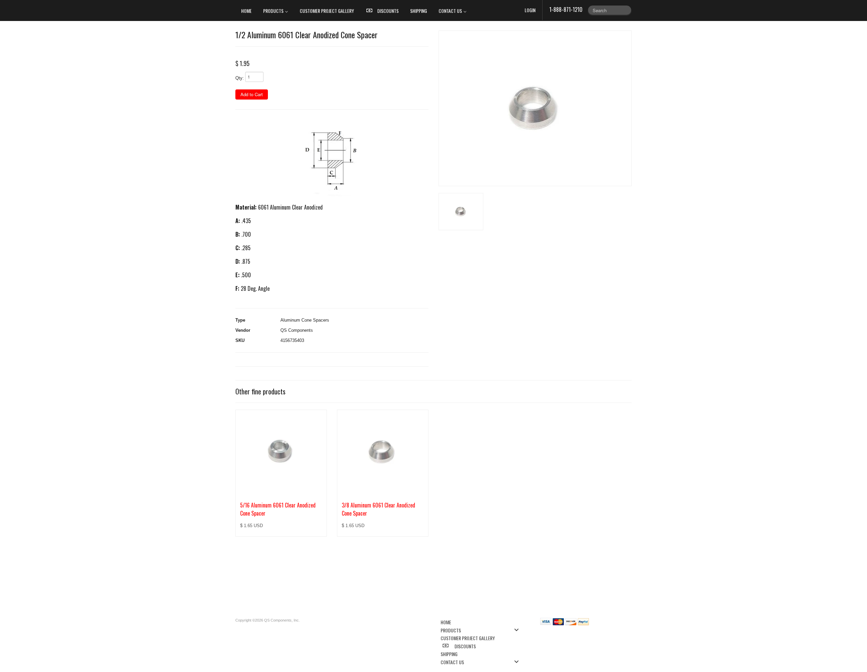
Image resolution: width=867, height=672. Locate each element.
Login (530, 10)
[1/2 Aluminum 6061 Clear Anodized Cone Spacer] (535, 108)
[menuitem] (246, 10)
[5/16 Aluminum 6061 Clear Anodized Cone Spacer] (281, 452)
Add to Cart (251, 94)
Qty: (239, 78)
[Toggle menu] (518, 629)
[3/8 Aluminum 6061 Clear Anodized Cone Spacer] (383, 452)
